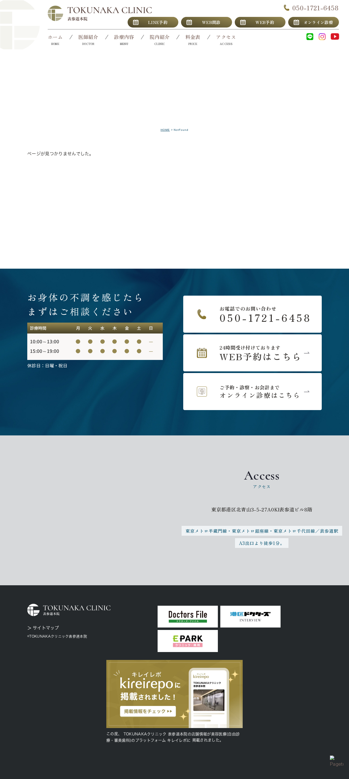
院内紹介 (160, 36)
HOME (165, 129)
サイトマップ (46, 628)
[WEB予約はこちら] (252, 352)
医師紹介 (88, 36)
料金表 (192, 36)
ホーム (55, 36)
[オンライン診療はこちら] (252, 391)
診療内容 (124, 36)
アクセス (226, 36)
